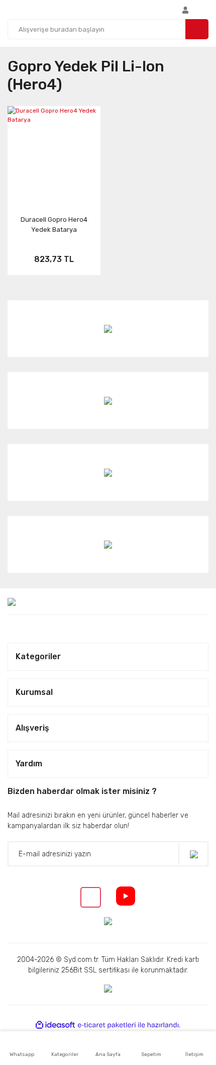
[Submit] (193, 854)
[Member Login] (185, 9)
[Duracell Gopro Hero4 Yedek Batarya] (54, 146)
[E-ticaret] (106, 1025)
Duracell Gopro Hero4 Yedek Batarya (54, 224)
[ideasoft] (55, 1025)
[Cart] (205, 9)
